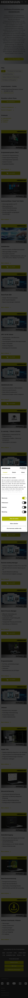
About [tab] (23, 472)
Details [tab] (14, 472)
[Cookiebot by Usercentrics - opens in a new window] (20, 468)
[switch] (24, 502)
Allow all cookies (14, 518)
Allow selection (14, 523)
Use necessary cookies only (14, 528)
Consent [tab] (5, 472)
